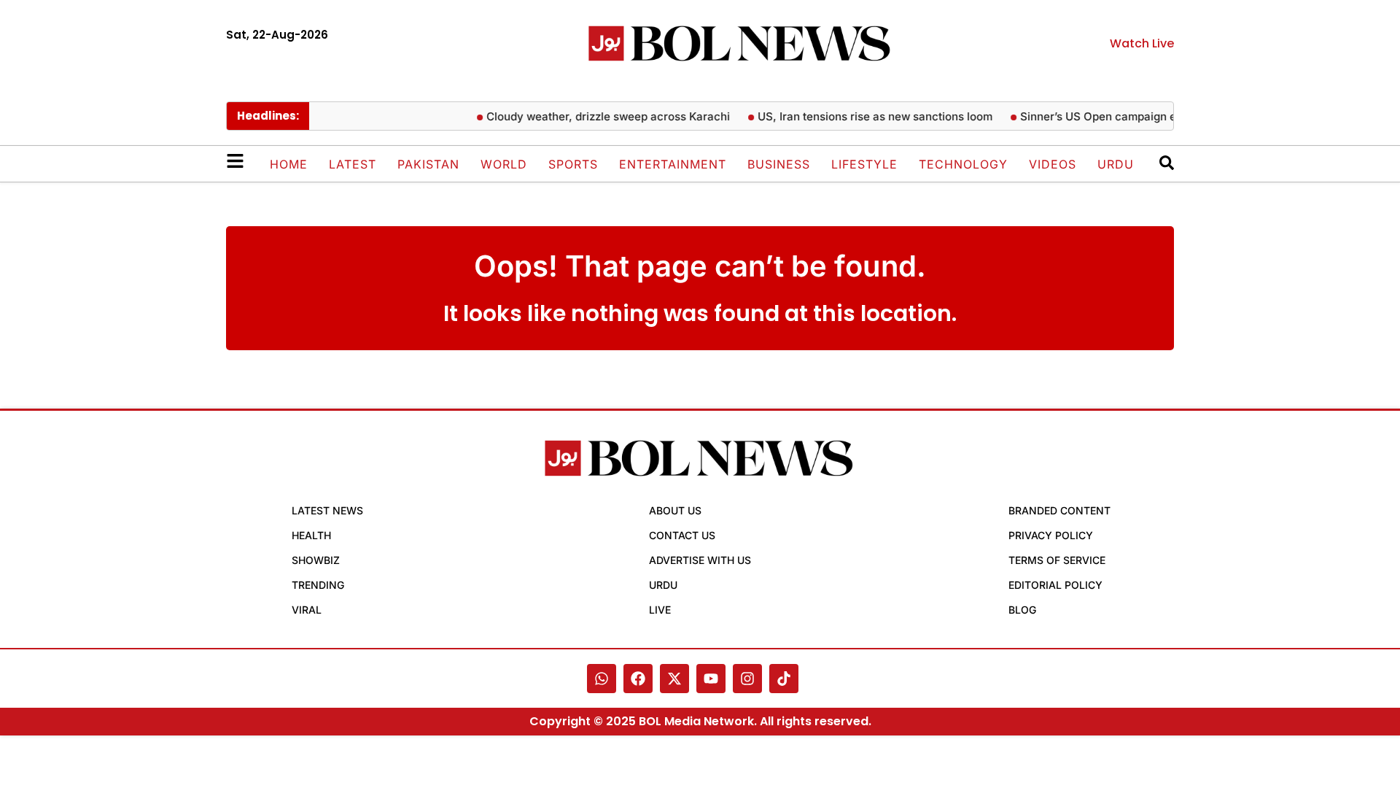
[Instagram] (747, 678)
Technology (963, 164)
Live (660, 609)
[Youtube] (711, 678)
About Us (675, 510)
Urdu (1115, 164)
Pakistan (428, 164)
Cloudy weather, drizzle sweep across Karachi (601, 116)
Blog (1022, 609)
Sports (573, 164)
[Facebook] (638, 678)
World (504, 164)
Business (778, 164)
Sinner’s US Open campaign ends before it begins (1144, 116)
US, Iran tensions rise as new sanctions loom (868, 116)
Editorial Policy (1055, 585)
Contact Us (682, 535)
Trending (318, 585)
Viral (307, 609)
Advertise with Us (700, 560)
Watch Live (1142, 43)
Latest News (327, 510)
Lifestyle (864, 164)
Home (289, 164)
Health (311, 535)
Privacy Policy (1050, 535)
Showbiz (316, 560)
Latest (352, 164)
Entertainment (672, 164)
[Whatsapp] (601, 678)
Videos (1052, 164)
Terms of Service (1056, 560)
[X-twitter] (674, 678)
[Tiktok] (783, 678)
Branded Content (1059, 510)
